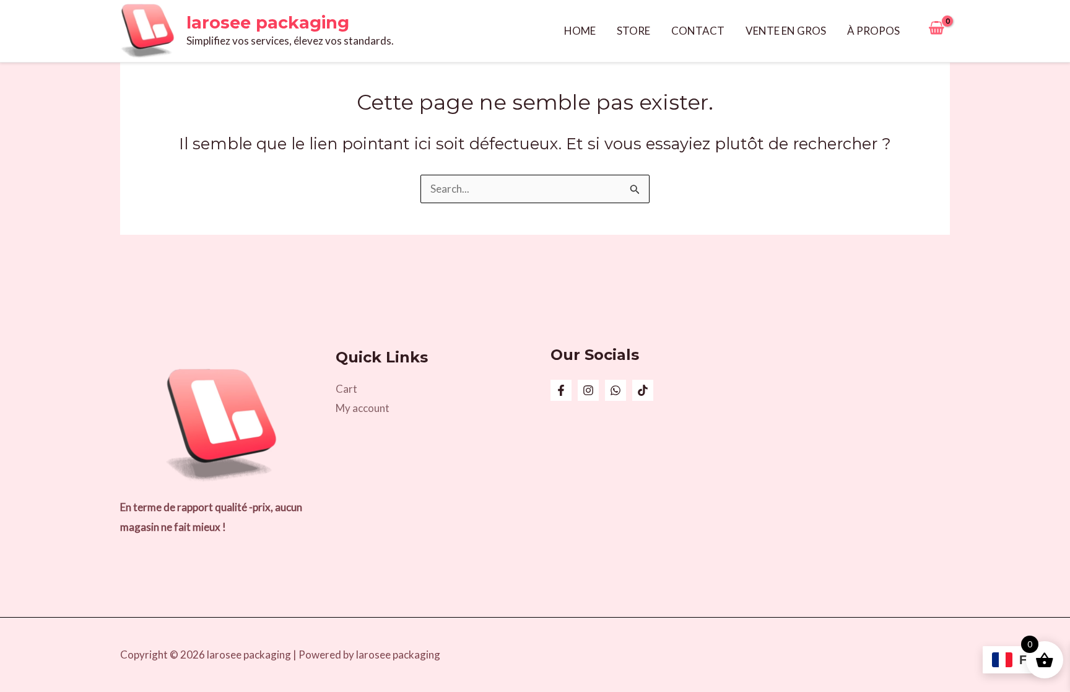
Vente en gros (786, 30)
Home (580, 30)
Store (633, 30)
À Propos (873, 30)
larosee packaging (267, 22)
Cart (346, 388)
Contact (697, 30)
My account (362, 407)
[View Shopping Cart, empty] (936, 31)
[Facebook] (561, 390)
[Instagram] (588, 390)
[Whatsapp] (615, 390)
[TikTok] (642, 390)
